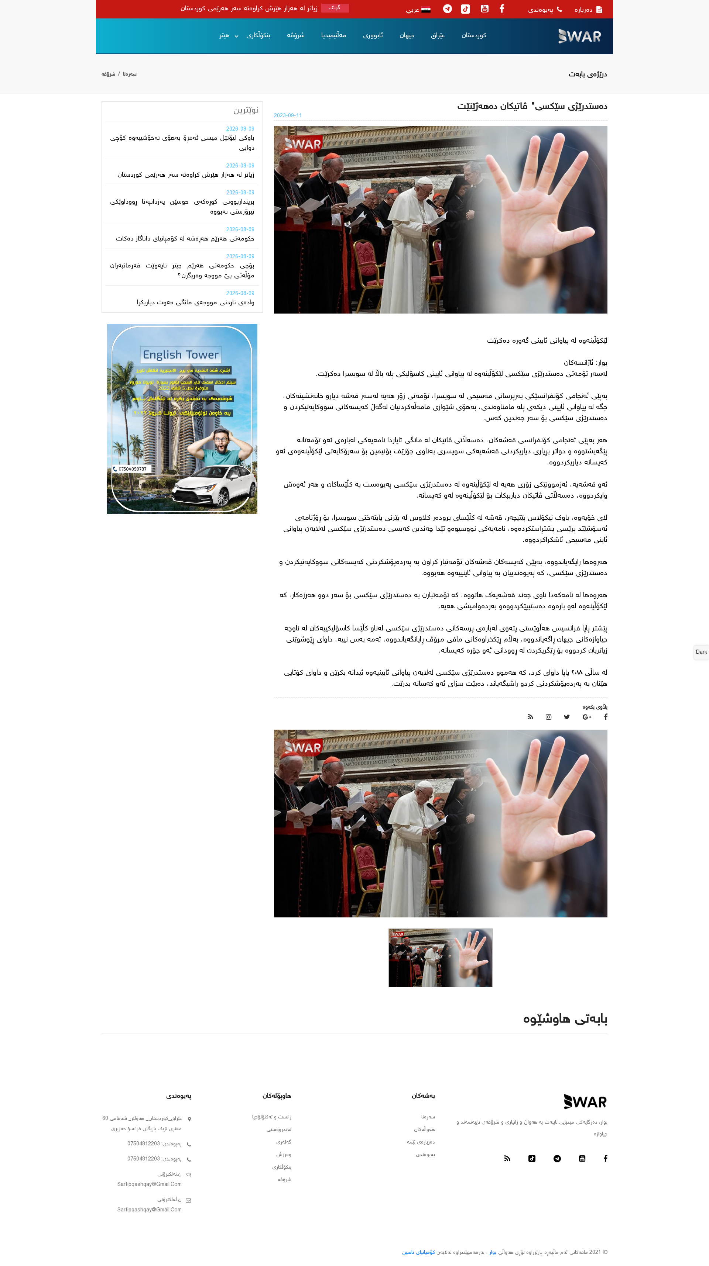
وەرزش (283, 1155)
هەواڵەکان (424, 1130)
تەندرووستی (279, 1130)
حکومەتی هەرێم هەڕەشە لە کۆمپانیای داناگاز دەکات (185, 239)
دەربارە (585, 10)
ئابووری (373, 36)
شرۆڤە (296, 36)
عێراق (438, 36)
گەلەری (283, 1142)
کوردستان (474, 36)
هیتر (224, 36)
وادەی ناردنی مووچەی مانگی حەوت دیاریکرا (195, 303)
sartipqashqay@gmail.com (149, 1185)
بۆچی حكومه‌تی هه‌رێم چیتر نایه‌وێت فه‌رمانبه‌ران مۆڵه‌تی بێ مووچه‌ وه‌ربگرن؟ (182, 271)
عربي (413, 10)
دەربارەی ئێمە (421, 1142)
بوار (492, 1252)
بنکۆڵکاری (258, 36)
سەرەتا (130, 74)
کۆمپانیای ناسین (418, 1252)
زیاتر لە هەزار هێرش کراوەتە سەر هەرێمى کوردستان (185, 175)
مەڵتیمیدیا (333, 36)
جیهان (407, 36)
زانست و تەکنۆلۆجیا (271, 1117)
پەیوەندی (541, 10)
